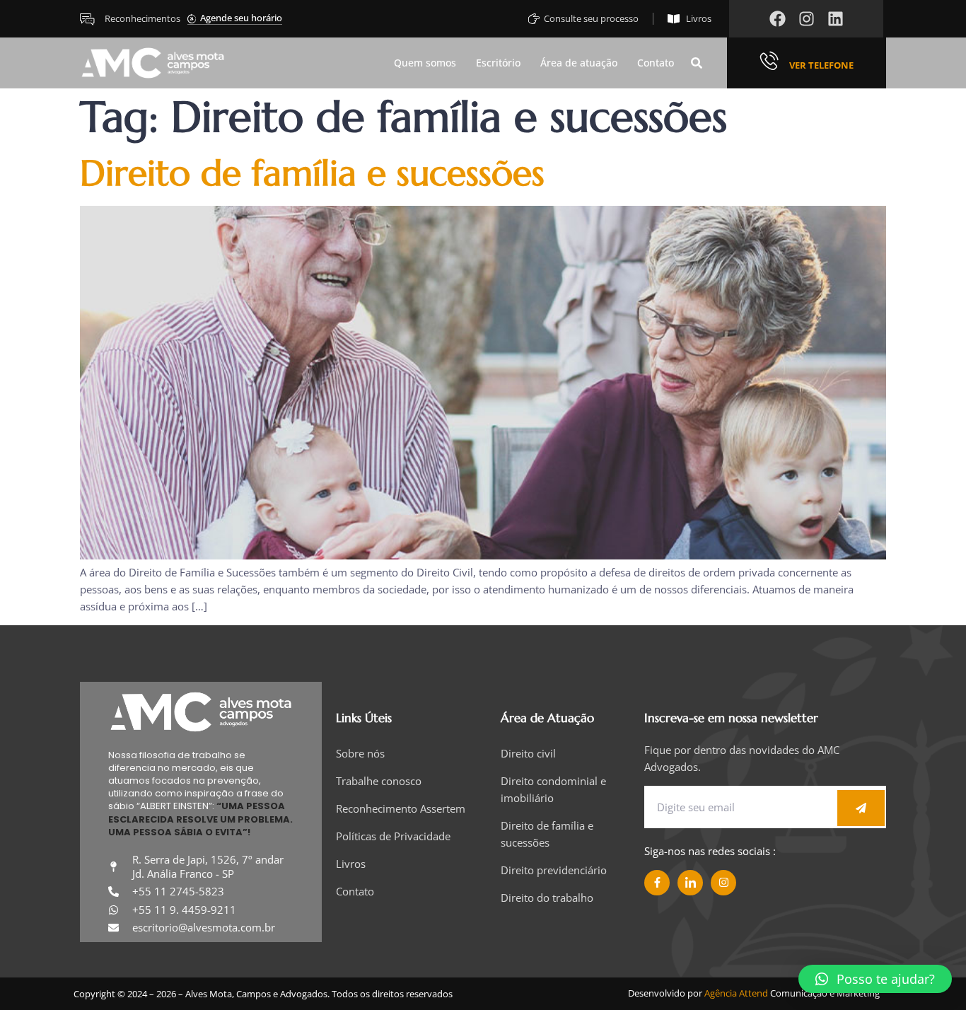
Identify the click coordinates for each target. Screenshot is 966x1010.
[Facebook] (777, 19)
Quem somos (425, 63)
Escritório (498, 63)
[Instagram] (806, 19)
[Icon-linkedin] (690, 882)
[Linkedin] (835, 19)
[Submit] (861, 808)
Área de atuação (578, 63)
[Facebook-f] (657, 882)
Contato (655, 63)
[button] (696, 63)
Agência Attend (736, 993)
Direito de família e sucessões (312, 173)
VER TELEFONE (821, 65)
